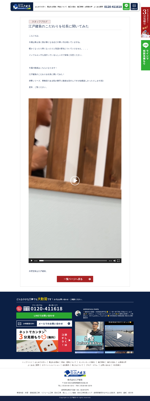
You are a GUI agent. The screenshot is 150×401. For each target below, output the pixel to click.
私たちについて (77, 365)
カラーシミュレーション (51, 365)
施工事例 (80, 7)
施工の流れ (72, 7)
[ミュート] (114, 260)
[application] (75, 180)
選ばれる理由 (51, 7)
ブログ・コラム (27, 2)
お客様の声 (88, 7)
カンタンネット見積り (87, 362)
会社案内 (66, 365)
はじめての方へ (40, 7)
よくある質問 (98, 7)
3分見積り (117, 365)
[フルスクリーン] (118, 260)
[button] (75, 180)
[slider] (73, 260)
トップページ (27, 362)
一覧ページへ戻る (73, 279)
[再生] (31, 260)
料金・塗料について (68, 362)
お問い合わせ (106, 365)
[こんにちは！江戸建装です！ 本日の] (89, 336)
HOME (18, 2)
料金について (62, 7)
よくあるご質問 (33, 365)
